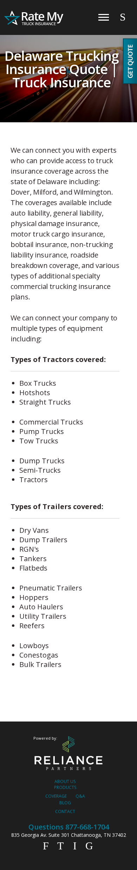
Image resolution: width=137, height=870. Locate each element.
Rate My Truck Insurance (34, 18)
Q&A (80, 796)
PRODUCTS (65, 787)
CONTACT (65, 811)
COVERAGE (56, 796)
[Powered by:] (68, 753)
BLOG (65, 803)
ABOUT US (65, 781)
